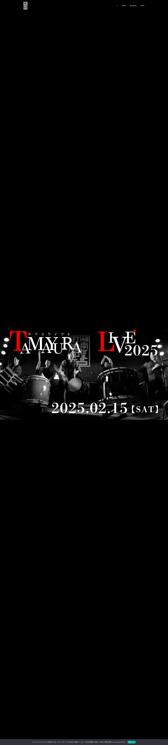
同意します (131, 742)
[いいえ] (166, 742)
